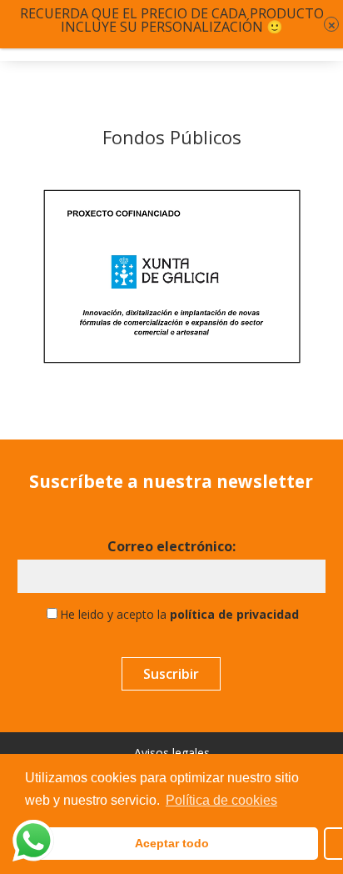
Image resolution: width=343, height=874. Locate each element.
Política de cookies (221, 800)
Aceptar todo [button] (172, 843)
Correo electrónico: (171, 546)
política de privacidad (234, 614)
